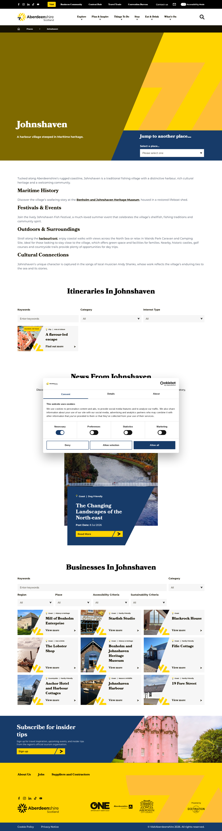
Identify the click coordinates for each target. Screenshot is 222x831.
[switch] (94, 432)
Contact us (162, 4)
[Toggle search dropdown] (202, 17)
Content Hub (95, 4)
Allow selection (111, 445)
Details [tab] (111, 393)
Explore (81, 17)
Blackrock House (187, 619)
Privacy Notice (50, 826)
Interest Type (151, 309)
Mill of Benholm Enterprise (60, 621)
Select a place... (149, 146)
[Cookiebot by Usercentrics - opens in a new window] (162, 383)
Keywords (24, 309)
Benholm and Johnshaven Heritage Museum (108, 200)
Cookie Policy (26, 826)
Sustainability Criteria (145, 594)
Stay (137, 17)
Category (86, 309)
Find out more (55, 347)
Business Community (71, 4)
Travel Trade (114, 4)
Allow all (154, 445)
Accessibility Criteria (106, 594)
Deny (67, 445)
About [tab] (156, 393)
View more (52, 630)
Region (22, 594)
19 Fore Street (184, 684)
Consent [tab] (65, 394)
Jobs (41, 774)
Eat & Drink (152, 17)
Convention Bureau (138, 4)
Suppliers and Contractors (71, 774)
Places (30, 29)
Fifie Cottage (183, 647)
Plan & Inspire (100, 17)
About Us (24, 774)
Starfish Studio (122, 619)
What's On (170, 17)
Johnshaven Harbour (119, 686)
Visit (51, 4)
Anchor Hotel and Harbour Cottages (57, 689)
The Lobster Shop (56, 649)
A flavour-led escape (57, 337)
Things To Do (121, 17)
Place (58, 594)
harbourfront (48, 238)
